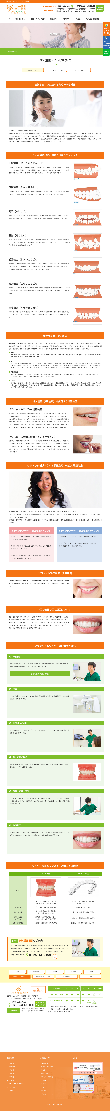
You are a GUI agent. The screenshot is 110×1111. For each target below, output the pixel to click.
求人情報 (43, 1080)
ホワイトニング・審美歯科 (16, 1084)
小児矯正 (11, 1073)
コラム (43, 1087)
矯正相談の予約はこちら (40, 674)
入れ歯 (11, 1091)
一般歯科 (11, 1063)
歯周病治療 (12, 1066)
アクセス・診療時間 (93, 19)
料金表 (78, 19)
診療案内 (53, 19)
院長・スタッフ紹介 (38, 19)
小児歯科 (11, 1070)
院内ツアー (67, 19)
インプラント (12, 1087)
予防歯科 (11, 1080)
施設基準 (43, 1091)
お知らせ (43, 1084)
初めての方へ (20, 19)
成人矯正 (11, 1077)
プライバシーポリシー (47, 1094)
